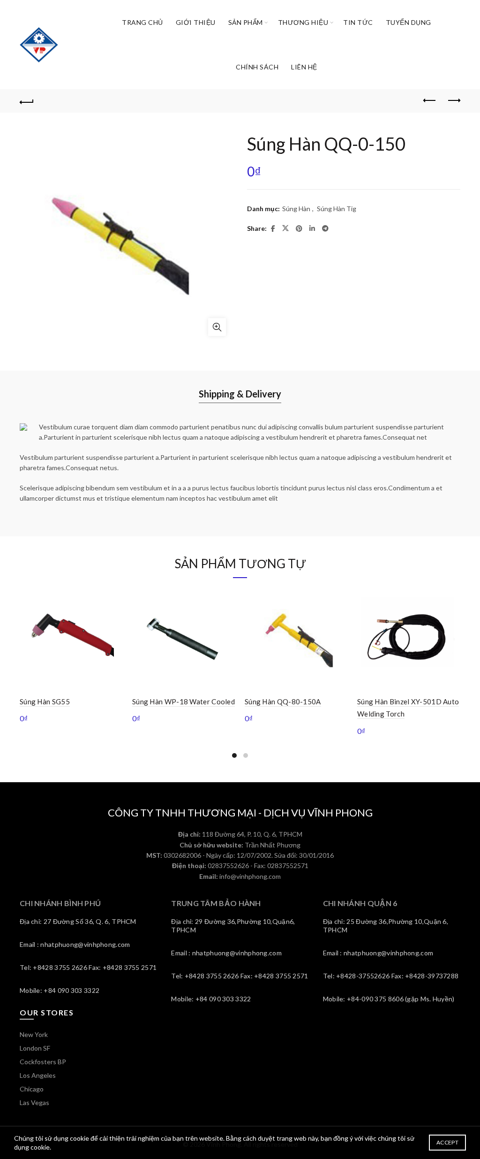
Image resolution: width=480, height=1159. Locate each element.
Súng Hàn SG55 (45, 701)
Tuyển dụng (408, 22)
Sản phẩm (245, 22)
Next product (453, 101)
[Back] (26, 101)
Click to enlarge (217, 327)
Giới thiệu (196, 22)
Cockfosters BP (43, 1062)
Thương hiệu (303, 22)
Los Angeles (38, 1075)
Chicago (32, 1089)
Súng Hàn (296, 209)
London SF (35, 1048)
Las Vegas (34, 1102)
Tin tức (358, 22)
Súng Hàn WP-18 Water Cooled (183, 701)
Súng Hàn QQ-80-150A (283, 701)
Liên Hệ (304, 67)
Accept (447, 1142)
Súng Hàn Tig (336, 209)
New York (34, 1034)
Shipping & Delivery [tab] (240, 393)
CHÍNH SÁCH (257, 67)
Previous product (430, 101)
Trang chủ (142, 22)
